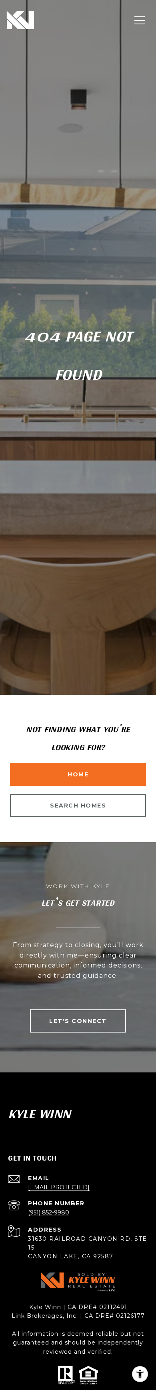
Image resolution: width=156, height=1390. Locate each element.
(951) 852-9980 (48, 1212)
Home (78, 774)
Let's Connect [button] (78, 1021)
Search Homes (78, 805)
